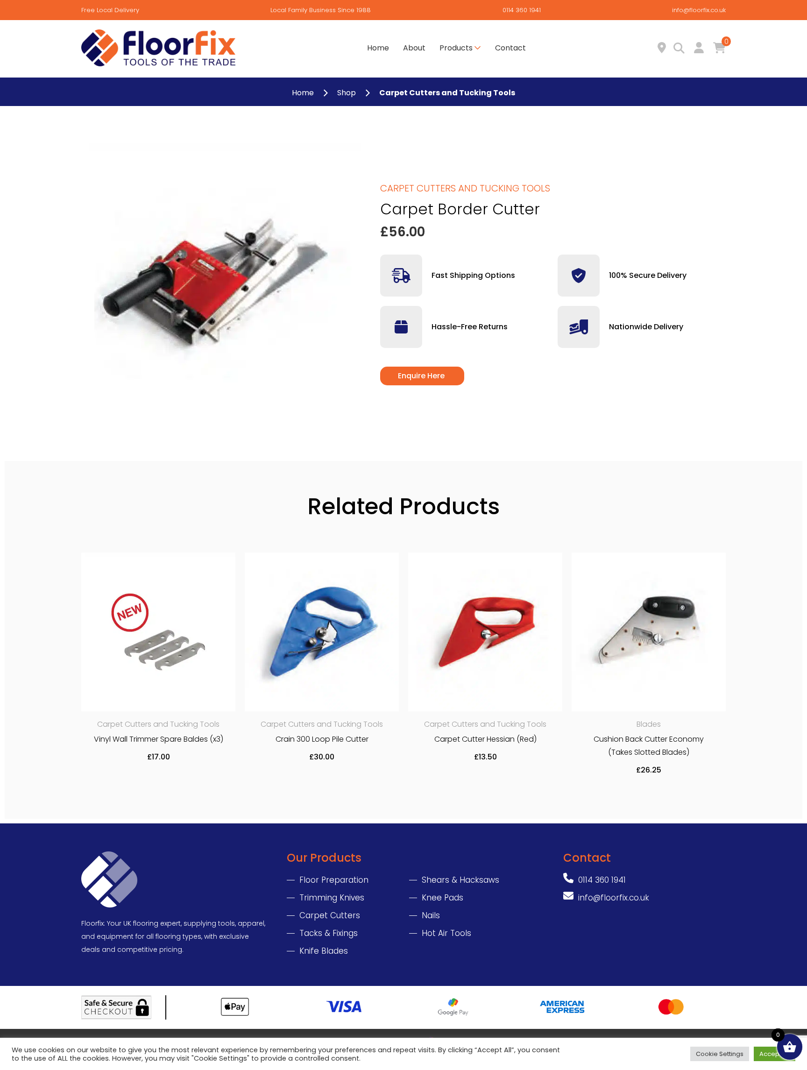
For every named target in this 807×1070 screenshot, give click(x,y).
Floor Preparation (333, 880)
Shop (346, 92)
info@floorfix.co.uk (699, 10)
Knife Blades (323, 951)
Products (456, 48)
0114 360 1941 (522, 10)
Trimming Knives (331, 897)
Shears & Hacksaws (460, 880)
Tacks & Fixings (328, 933)
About (414, 48)
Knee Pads (442, 897)
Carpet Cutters (329, 915)
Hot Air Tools (446, 933)
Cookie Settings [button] (719, 1053)
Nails (431, 915)
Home (378, 48)
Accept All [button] (774, 1053)
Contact (510, 48)
